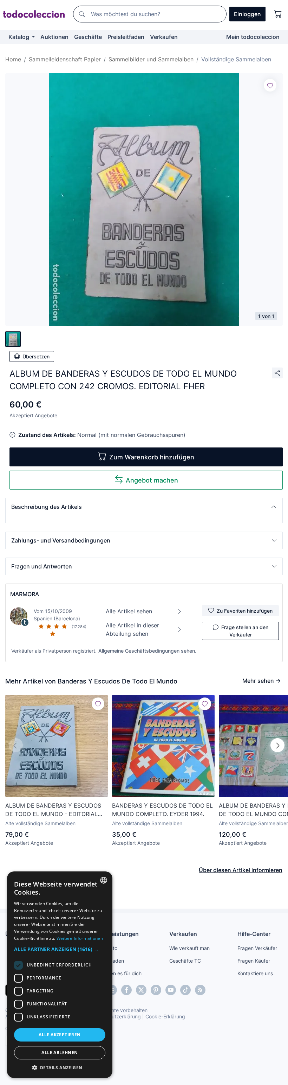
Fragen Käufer (253, 961)
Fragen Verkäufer (257, 948)
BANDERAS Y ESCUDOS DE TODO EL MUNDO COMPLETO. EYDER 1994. (162, 809)
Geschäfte (88, 36)
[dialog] (59, 974)
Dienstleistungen (116, 933)
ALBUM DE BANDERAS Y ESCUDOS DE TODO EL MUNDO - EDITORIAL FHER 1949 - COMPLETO (53, 810)
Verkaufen (164, 36)
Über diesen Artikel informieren (240, 870)
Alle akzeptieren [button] (59, 1035)
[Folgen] (270, 85)
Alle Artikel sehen (129, 611)
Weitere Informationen (80, 938)
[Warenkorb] (278, 14)
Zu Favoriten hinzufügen (245, 611)
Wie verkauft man (189, 948)
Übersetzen (36, 356)
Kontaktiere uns (255, 973)
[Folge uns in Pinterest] (156, 990)
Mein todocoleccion (253, 36)
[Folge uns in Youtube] (170, 990)
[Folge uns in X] (141, 990)
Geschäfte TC (185, 961)
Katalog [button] (19, 36)
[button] (144, 507)
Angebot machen (152, 480)
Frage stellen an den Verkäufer (244, 631)
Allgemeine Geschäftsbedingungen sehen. (147, 651)
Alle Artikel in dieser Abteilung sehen (132, 629)
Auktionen (54, 36)
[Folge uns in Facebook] (126, 990)
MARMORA (24, 594)
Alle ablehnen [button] (59, 1053)
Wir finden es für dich (117, 973)
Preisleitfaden (125, 36)
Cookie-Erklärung (165, 1016)
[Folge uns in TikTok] (185, 990)
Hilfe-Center (253, 933)
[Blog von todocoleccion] (200, 990)
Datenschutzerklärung (115, 1016)
